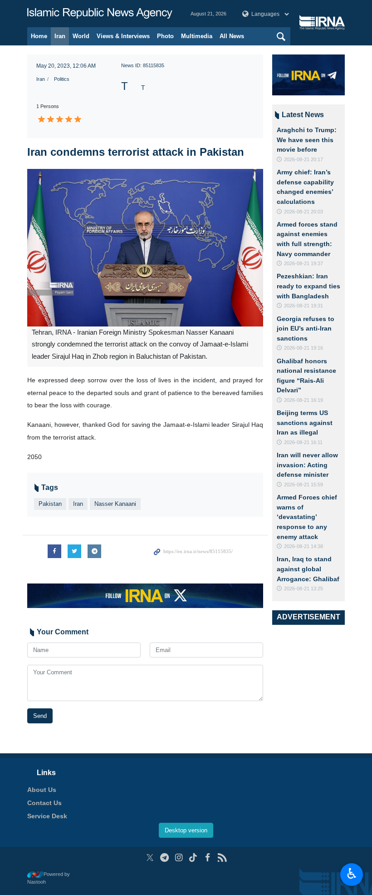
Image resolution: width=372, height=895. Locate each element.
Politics (61, 79)
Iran (59, 36)
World (81, 36)
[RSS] (222, 857)
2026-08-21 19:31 (303, 305)
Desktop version (186, 830)
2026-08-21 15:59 (303, 484)
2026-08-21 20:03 (303, 211)
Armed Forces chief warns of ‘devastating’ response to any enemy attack (307, 517)
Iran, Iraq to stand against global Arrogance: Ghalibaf (308, 568)
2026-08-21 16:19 (303, 400)
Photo (165, 36)
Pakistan (50, 503)
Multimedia (196, 36)
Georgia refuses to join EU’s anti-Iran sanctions (305, 328)
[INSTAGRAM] (179, 857)
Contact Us (44, 802)
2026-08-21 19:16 (303, 348)
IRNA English (99, 14)
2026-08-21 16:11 (303, 442)
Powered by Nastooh (48, 878)
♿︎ (351, 873)
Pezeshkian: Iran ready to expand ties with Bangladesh (308, 285)
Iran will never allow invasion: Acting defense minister (307, 464)
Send (40, 715)
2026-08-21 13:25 (303, 588)
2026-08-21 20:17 (303, 159)
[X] (150, 857)
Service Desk (47, 816)
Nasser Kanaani (115, 503)
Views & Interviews (123, 36)
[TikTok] (193, 857)
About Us (41, 789)
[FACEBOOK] (207, 857)
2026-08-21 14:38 (303, 546)
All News (232, 36)
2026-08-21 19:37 (303, 263)
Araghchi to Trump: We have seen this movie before (307, 139)
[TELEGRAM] (164, 857)
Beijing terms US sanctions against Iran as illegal (305, 422)
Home (39, 36)
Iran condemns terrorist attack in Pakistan (135, 152)
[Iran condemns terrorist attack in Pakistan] (145, 247)
